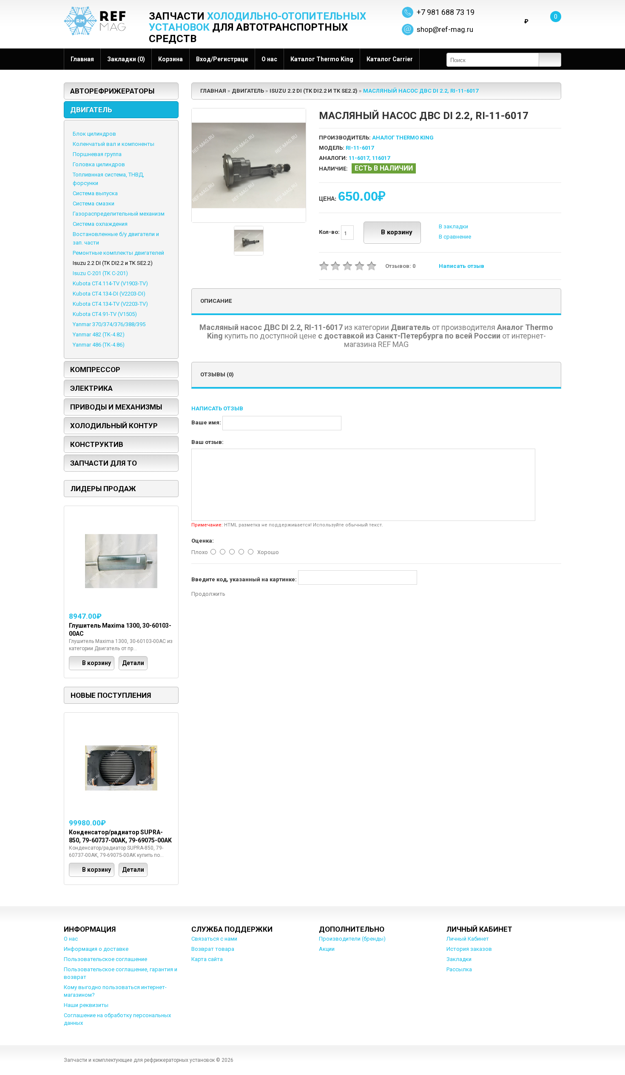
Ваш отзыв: (207, 442)
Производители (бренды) (352, 939)
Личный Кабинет (467, 939)
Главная (82, 59)
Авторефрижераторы (112, 91)
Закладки (459, 959)
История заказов (469, 949)
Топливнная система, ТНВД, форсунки (108, 178)
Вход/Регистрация (222, 59)
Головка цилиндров (99, 164)
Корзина (170, 59)
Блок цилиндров (94, 134)
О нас (269, 59)
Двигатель (91, 109)
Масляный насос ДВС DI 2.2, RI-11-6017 (420, 91)
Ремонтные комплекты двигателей (118, 253)
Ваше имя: (206, 422)
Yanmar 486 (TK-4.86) (99, 344)
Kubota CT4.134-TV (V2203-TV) (110, 304)
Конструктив (96, 444)
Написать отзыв (461, 266)
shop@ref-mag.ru (445, 29)
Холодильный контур (114, 425)
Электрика (91, 388)
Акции (327, 949)
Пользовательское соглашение (105, 959)
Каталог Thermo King (321, 59)
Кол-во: (330, 232)
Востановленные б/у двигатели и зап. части (116, 238)
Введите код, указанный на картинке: (244, 579)
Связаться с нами (214, 939)
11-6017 (359, 158)
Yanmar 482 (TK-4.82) (99, 334)
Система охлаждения (100, 224)
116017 (381, 158)
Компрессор (95, 369)
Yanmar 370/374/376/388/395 (109, 324)
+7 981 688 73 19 (445, 12)
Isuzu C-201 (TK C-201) (100, 273)
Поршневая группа (97, 154)
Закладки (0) (126, 59)
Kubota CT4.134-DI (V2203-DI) (109, 293)
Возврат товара (212, 949)
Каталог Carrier (389, 59)
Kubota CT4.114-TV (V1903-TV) (110, 283)
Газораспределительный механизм (119, 213)
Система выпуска (95, 193)
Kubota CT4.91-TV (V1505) (105, 314)
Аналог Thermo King (403, 137)
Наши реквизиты (86, 1005)
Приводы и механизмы (116, 407)
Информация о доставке (96, 949)
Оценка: (202, 541)
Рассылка (459, 969)
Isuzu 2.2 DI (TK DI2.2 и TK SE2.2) (113, 263)
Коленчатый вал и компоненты (113, 144)
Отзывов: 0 (400, 266)
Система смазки (93, 203)
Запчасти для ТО (103, 463)
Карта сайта (207, 959)
